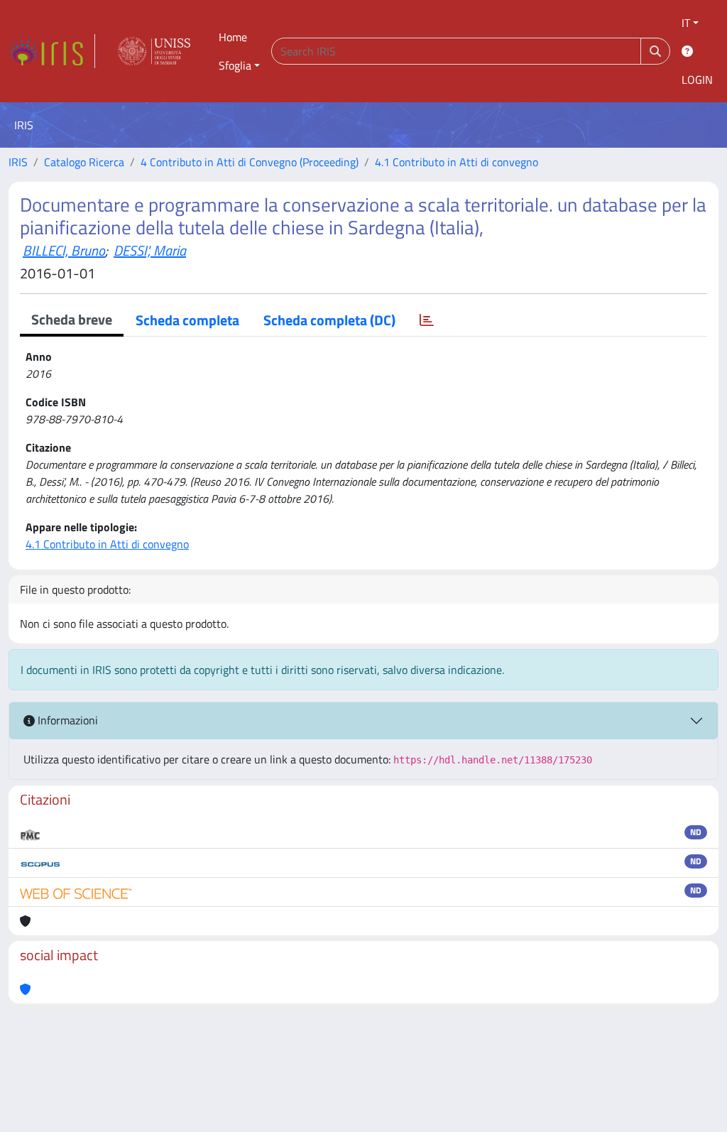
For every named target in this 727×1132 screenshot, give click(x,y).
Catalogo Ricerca (84, 161)
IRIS (18, 161)
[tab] (427, 320)
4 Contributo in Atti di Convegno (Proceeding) (250, 161)
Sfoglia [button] (235, 65)
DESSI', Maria (150, 250)
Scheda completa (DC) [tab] (329, 320)
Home (233, 36)
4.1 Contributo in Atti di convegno (456, 161)
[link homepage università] (154, 51)
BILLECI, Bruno (64, 250)
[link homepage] (52, 51)
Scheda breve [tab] (71, 319)
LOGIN (697, 79)
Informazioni (66, 720)
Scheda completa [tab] (187, 320)
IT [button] (686, 22)
